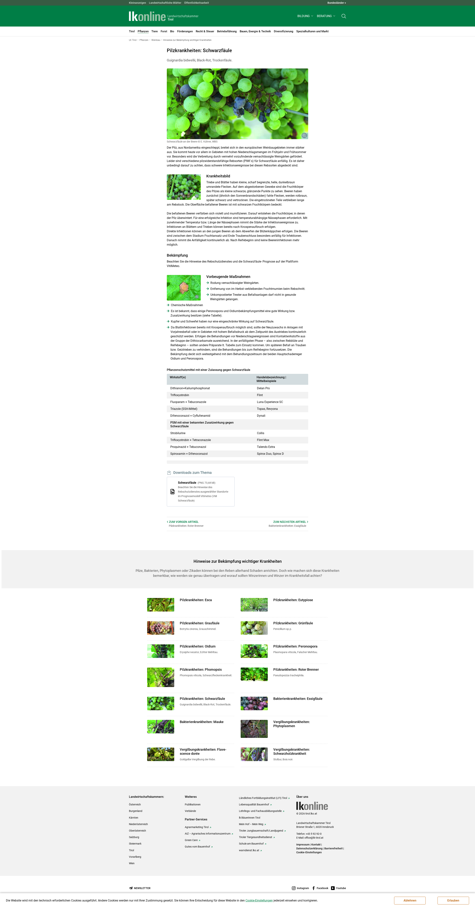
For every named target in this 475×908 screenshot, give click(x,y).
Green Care (191, 840)
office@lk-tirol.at (313, 837)
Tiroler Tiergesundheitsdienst (255, 837)
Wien (132, 863)
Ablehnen (410, 900)
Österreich (135, 804)
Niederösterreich (138, 824)
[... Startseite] (163, 16)
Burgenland (135, 810)
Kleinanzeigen (137, 2)
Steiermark (135, 843)
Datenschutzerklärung (309, 848)
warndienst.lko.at (249, 850)
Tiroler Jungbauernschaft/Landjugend (261, 830)
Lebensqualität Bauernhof (254, 804)
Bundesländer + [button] (336, 2)
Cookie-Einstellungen (309, 852)
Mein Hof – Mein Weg (251, 824)
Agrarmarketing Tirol (197, 827)
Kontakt (316, 844)
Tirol (131, 850)
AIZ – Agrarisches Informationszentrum (207, 833)
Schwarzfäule (203, 491)
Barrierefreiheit (333, 848)
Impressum (302, 844)
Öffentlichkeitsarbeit (196, 2)
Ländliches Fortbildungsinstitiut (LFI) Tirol (263, 797)
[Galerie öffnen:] (237, 103)
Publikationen (193, 804)
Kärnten (133, 817)
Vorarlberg (135, 856)
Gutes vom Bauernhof (197, 846)
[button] (305, 16)
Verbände (190, 810)
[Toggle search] (344, 16)
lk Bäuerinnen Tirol (249, 817)
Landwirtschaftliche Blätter (165, 2)
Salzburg (134, 837)
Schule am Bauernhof (251, 843)
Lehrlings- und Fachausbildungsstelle (260, 810)
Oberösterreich (137, 830)
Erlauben (453, 900)
